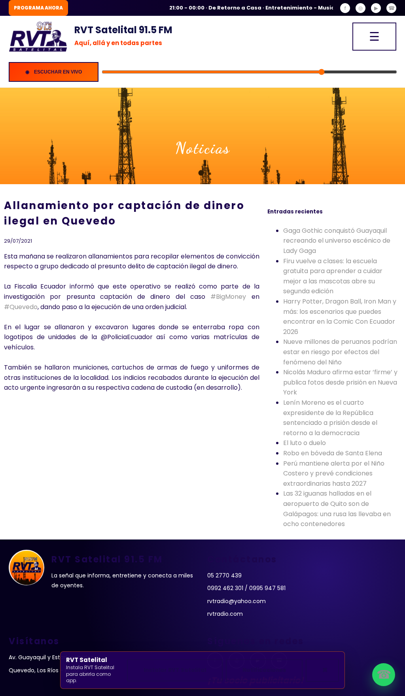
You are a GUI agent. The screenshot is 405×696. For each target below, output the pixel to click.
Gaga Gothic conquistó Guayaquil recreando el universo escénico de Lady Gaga (336, 240)
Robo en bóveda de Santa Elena (332, 453)
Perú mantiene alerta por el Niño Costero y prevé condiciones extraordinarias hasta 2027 (333, 473)
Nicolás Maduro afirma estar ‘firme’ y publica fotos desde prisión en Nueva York (340, 382)
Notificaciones (264, 670)
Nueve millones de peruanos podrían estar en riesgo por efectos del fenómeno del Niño (340, 351)
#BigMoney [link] (228, 296)
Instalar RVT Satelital (175, 670)
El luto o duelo (304, 442)
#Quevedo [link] (21, 306)
